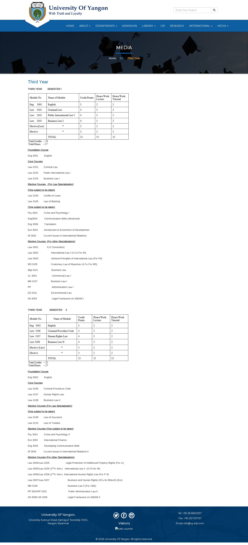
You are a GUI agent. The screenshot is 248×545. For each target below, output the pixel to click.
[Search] (214, 10)
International (200, 25)
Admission (129, 25)
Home (70, 25)
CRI (163, 25)
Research (177, 25)
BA (121, 58)
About (84, 25)
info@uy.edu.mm (194, 523)
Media (222, 25)
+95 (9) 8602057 (192, 513)
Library (148, 25)
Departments (105, 25)
